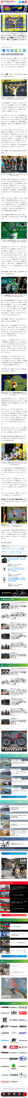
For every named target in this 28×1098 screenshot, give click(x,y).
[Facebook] (12, 50)
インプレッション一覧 (14, 853)
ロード (7, 54)
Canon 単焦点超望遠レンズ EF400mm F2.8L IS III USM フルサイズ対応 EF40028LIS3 (16, 579)
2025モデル (14, 850)
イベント (19, 1095)
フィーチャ (9, 1095)
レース (3, 54)
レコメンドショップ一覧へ (14, 796)
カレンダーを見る (14, 956)
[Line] (16, 50)
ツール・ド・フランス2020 (17, 54)
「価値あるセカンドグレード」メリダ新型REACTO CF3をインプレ (19, 844)
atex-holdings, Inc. (12, 1088)
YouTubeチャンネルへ (14, 915)
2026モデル (4, 850)
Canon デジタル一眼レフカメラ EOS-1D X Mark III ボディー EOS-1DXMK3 (17, 559)
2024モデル (23, 850)
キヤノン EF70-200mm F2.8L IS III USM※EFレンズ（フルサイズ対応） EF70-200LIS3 (16, 569)
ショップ (14, 1095)
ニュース (4, 1095)
